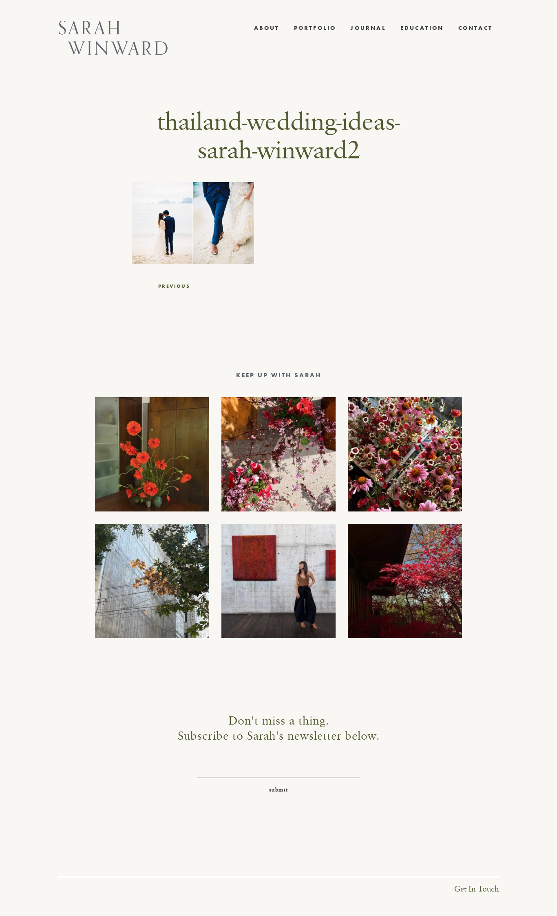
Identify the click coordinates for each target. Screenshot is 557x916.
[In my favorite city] (278, 581)
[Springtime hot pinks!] (278, 454)
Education (422, 27)
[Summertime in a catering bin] (405, 454)
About (267, 27)
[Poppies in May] (152, 454)
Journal (368, 27)
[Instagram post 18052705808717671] (152, 581)
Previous (174, 286)
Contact (475, 27)
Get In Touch (476, 889)
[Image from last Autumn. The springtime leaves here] (405, 581)
